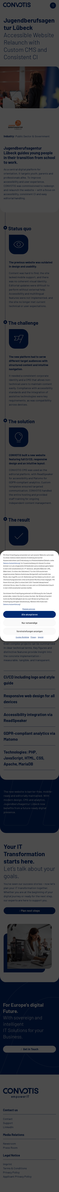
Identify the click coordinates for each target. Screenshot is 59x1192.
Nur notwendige (29, 622)
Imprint (40, 637)
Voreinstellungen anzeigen (29, 631)
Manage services (28, 609)
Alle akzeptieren (29, 614)
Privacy (33, 637)
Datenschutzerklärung (11, 563)
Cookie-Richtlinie (22, 637)
